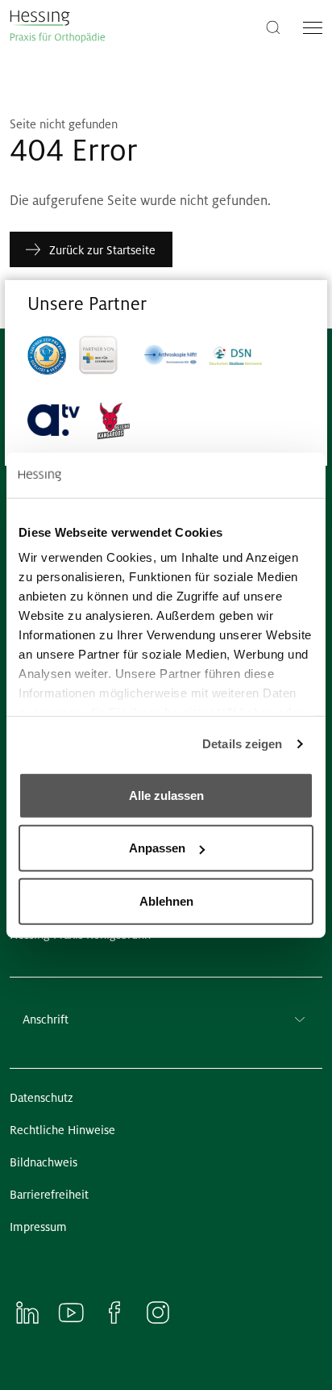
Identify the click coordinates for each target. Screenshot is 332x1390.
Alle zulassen (166, 795)
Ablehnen (166, 900)
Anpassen (157, 848)
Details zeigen (242, 744)
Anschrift (45, 1019)
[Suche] (273, 26)
